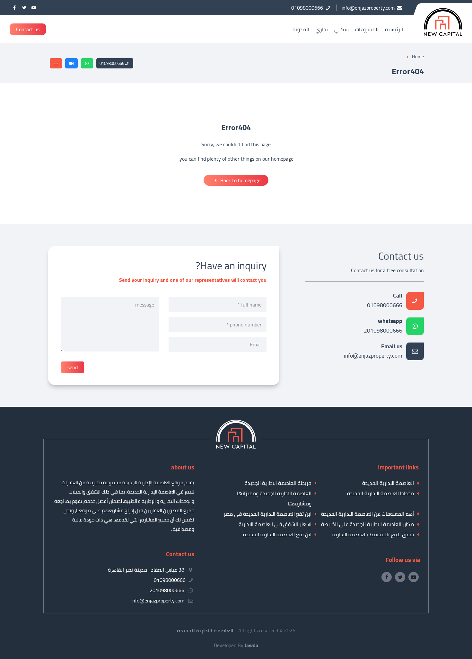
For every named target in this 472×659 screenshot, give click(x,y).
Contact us (27, 29)
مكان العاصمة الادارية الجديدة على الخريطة (367, 524)
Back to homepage (239, 180)
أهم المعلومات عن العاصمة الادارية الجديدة (367, 514)
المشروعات (367, 29)
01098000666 (112, 63)
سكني (341, 29)
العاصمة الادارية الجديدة (388, 483)
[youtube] (34, 7)
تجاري (322, 29)
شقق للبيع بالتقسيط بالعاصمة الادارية (373, 534)
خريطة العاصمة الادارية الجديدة (278, 483)
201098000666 (383, 326)
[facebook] (14, 7)
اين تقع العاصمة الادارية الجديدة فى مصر (267, 514)
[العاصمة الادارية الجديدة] (236, 446)
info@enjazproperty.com (373, 351)
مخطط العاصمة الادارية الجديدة (380, 493)
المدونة (301, 29)
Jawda (251, 645)
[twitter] (24, 7)
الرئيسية (394, 29)
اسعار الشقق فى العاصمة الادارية (275, 524)
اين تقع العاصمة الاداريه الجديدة (277, 534)
